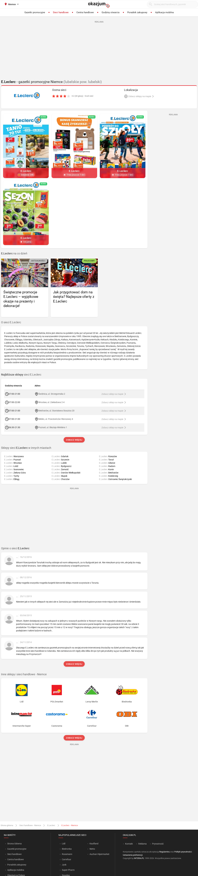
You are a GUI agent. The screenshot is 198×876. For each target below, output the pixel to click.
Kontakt (129, 843)
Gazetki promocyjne (16, 849)
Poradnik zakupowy (16, 864)
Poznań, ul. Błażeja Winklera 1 (52, 427)
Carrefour (66, 859)
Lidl (63, 843)
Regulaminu (164, 852)
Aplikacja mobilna (15, 870)
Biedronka (67, 849)
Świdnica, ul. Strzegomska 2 (51, 393)
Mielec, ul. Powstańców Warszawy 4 (55, 419)
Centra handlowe (15, 859)
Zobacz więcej (74, 440)
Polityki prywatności (183, 852)
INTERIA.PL (139, 858)
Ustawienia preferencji (132, 855)
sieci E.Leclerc (21, 374)
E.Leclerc (51, 825)
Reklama (142, 843)
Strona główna (7, 825)
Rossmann (67, 854)
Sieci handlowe (14, 854)
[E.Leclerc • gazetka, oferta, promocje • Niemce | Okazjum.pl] (27, 95)
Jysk (64, 864)
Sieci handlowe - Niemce (30, 825)
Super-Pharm (68, 870)
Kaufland (94, 843)
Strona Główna (14, 843)
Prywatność (158, 843)
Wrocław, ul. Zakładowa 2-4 (51, 402)
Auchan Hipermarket (99, 854)
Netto (92, 849)
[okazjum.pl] (99, 5)
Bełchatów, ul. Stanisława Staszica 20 (56, 410)
